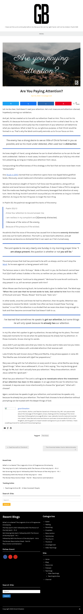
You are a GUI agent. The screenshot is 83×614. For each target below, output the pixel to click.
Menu (41, 34)
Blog (47, 562)
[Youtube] (5, 428)
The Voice (45, 436)
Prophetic (48, 530)
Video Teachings (51, 548)
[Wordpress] (11, 428)
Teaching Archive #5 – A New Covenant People (22, 488)
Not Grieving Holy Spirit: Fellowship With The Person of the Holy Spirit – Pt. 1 (31, 471)
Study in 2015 (12, 175)
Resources (49, 565)
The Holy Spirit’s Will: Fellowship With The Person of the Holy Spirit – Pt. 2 (30, 468)
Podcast (48, 568)
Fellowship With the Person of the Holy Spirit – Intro (22, 475)
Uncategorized (47, 96)
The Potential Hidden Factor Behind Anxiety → (61, 448)
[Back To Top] (79, 609)
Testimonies (49, 536)
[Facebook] (8, 428)
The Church (49, 539)
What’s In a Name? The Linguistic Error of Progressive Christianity (28, 465)
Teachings (49, 571)
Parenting (48, 527)
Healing (48, 524)
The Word (48, 542)
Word (5, 264)
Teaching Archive (54, 576)
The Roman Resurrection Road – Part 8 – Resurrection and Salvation (28, 478)
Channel (48, 579)
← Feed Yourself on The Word (17, 447)
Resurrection (50, 533)
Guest (47, 522)
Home (47, 559)
